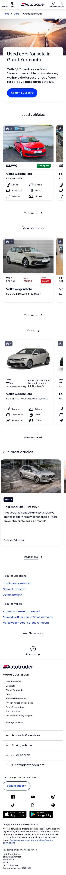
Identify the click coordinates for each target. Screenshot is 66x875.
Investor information (16, 699)
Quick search (20, 755)
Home (6, 14)
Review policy (13, 711)
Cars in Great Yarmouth (17, 583)
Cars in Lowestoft (14, 589)
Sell (12, 7)
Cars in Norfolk (12, 594)
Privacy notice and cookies (19, 703)
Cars (16, 14)
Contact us (11, 686)
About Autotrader (15, 690)
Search (61, 7)
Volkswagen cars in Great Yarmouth (26, 622)
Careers (10, 694)
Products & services (25, 735)
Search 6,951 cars (22, 93)
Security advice (13, 682)
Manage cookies (14, 723)
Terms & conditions (15, 707)
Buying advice (21, 745)
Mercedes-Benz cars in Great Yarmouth (28, 617)
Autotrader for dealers (27, 765)
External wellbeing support (19, 716)
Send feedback (16, 786)
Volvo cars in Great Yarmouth (21, 611)
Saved (53, 7)
